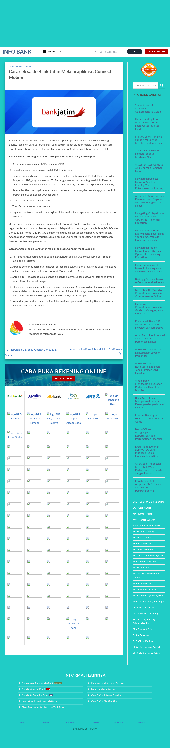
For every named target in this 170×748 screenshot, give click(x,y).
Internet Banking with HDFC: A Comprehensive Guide (149, 418)
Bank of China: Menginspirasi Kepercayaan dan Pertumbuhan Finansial (148, 434)
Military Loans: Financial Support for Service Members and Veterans (149, 139)
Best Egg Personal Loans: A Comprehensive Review (149, 280)
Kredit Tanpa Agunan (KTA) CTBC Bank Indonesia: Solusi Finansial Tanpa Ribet (147, 451)
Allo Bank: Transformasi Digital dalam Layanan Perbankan (148, 352)
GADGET (142, 722)
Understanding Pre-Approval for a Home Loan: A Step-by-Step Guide (147, 124)
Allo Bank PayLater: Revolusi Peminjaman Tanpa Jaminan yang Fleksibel (147, 368)
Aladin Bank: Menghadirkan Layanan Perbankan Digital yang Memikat (148, 385)
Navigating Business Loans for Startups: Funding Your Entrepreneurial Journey (149, 183)
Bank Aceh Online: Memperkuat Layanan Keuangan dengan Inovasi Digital (150, 402)
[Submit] (161, 85)
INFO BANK (16, 51)
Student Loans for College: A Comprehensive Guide (148, 108)
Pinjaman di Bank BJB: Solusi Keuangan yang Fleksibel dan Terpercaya (149, 324)
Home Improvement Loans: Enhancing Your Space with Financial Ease (149, 268)
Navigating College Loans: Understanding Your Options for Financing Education (150, 218)
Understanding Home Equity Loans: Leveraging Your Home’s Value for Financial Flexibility (149, 235)
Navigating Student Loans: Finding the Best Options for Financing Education (148, 252)
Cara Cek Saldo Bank (20, 66)
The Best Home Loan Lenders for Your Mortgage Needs (147, 153)
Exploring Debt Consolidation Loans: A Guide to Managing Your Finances (149, 308)
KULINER (118, 722)
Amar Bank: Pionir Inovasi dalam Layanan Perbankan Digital (150, 338)
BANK (22, 722)
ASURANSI (71, 722)
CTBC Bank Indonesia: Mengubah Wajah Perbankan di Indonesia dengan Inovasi (148, 468)
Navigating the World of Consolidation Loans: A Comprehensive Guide (149, 293)
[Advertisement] (85, 23)
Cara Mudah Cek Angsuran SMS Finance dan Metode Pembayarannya (148, 485)
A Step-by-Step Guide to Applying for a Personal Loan (149, 167)
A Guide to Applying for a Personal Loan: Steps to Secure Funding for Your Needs (149, 200)
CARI (134, 51)
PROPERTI (46, 722)
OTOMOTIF (94, 722)
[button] (51, 51)
